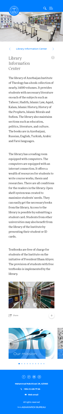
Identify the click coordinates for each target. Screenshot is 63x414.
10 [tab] (43, 363)
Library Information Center (31, 49)
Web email (33, 395)
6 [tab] (32, 363)
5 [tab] (30, 363)
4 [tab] (27, 363)
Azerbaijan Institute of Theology (14, 10)
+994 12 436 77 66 (31, 389)
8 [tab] (38, 363)
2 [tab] (21, 363)
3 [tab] (24, 363)
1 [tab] (19, 363)
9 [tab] (41, 363)
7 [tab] (35, 363)
